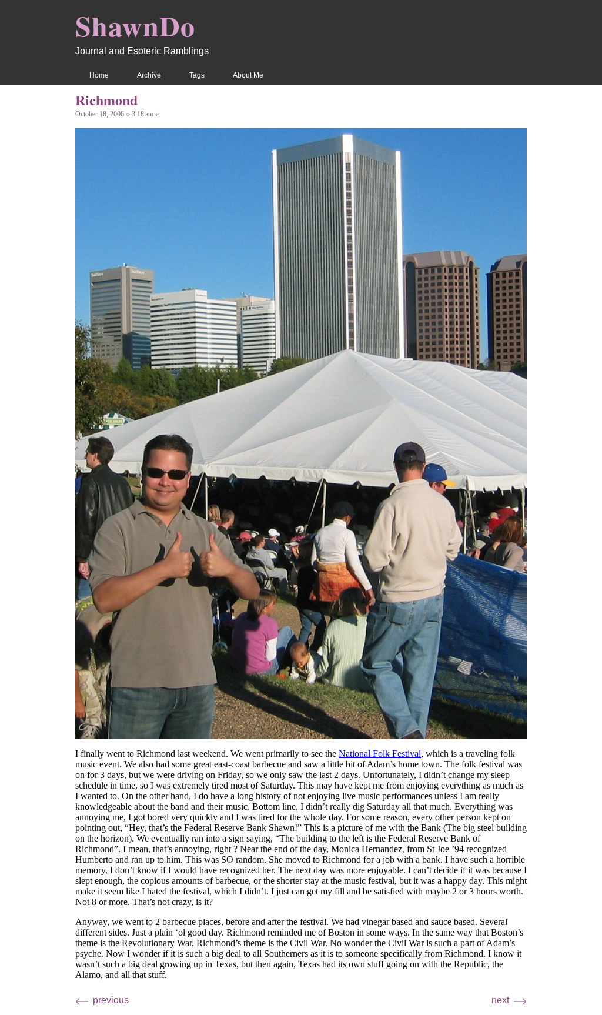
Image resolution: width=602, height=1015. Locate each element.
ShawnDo (135, 25)
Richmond (106, 99)
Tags (197, 75)
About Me (248, 75)
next (500, 1000)
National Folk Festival (380, 754)
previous (111, 1000)
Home (99, 75)
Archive (149, 75)
